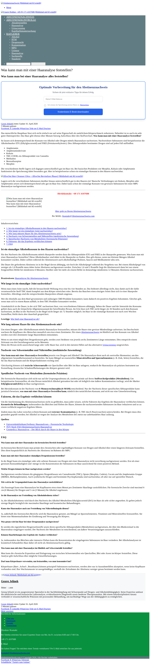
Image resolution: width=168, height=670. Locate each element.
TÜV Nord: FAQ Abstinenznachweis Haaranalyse (29, 427)
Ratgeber (13, 33)
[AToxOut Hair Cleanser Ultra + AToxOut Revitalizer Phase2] (42, 176)
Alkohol (15, 36)
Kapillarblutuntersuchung (24, 31)
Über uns (10, 618)
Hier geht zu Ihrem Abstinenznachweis (73, 211)
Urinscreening (18, 28)
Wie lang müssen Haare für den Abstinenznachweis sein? (33, 233)
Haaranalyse (17, 25)
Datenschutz (84, 105)
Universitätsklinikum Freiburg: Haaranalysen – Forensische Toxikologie (40, 424)
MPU (14, 47)
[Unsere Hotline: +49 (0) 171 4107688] (28, 12)
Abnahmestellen (19, 22)
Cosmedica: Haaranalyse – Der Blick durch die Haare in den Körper (37, 429)
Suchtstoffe (17, 56)
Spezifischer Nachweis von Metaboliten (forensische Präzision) (37, 239)
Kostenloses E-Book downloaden (73, 112)
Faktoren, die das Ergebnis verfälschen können (29, 241)
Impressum (10, 621)
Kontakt (9, 623)
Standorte (16, 58)
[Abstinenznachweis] (21, 3)
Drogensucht (18, 42)
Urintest (15, 50)
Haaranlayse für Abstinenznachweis (31, 278)
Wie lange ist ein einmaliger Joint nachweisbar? (29, 231)
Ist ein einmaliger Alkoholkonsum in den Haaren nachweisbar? (36, 228)
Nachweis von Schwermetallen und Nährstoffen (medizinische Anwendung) (42, 236)
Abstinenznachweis (20, 16)
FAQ (9, 244)
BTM (14, 39)
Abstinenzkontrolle (21, 19)
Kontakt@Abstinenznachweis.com (78, 216)
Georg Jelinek (7, 124)
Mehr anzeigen (7, 611)
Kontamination (19, 45)
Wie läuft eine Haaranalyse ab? (25, 319)
